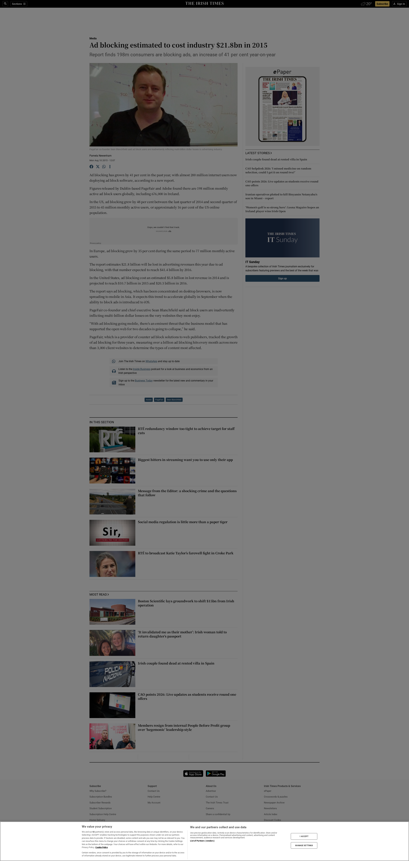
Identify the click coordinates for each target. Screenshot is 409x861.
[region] (204, 841)
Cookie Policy (101, 847)
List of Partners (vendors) (202, 841)
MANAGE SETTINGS (304, 845)
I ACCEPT (304, 836)
